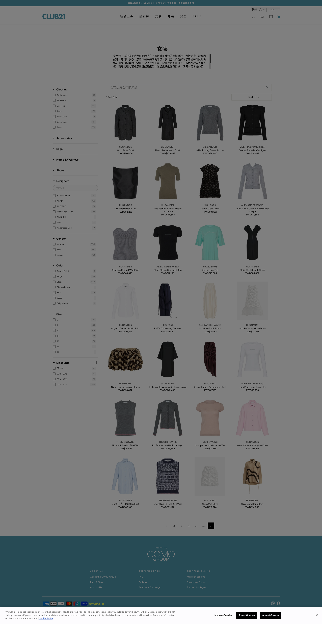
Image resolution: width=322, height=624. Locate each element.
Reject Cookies (247, 615)
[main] (161, 615)
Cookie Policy (46, 618)
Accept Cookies (270, 615)
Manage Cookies (223, 615)
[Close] (316, 615)
